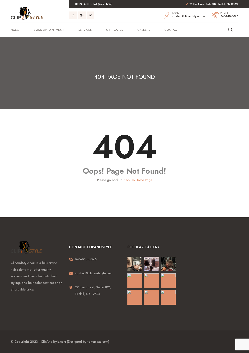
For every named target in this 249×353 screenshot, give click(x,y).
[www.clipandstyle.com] (27, 13)
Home (15, 30)
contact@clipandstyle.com (188, 16)
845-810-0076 (229, 16)
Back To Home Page (138, 180)
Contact (171, 30)
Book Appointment (49, 30)
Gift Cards (114, 30)
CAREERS (143, 30)
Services (85, 30)
